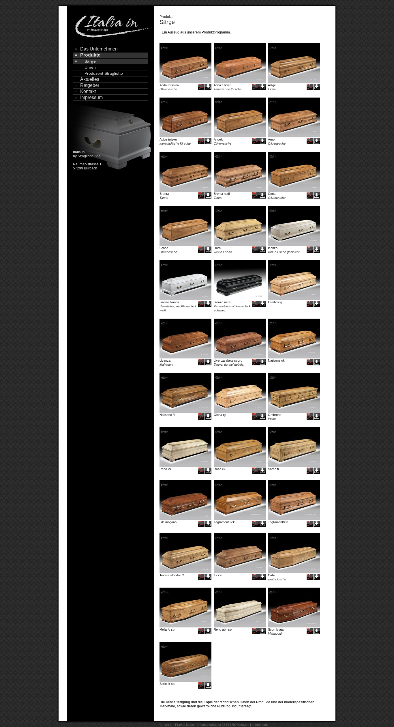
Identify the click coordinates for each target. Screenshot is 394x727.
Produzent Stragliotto (104, 73)
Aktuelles (89, 79)
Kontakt (88, 91)
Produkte (90, 55)
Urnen (90, 67)
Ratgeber (89, 85)
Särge (90, 61)
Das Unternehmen (99, 48)
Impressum (91, 97)
